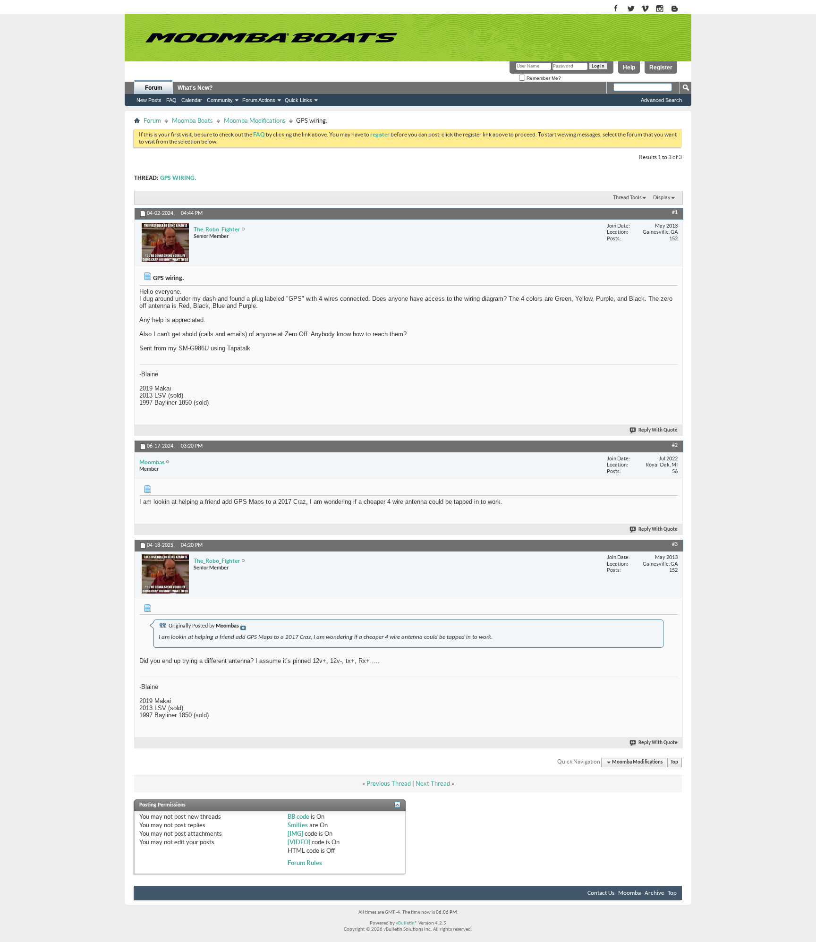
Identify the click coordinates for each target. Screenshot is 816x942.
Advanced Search (661, 100)
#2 (675, 445)
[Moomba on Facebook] (616, 9)
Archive (654, 893)
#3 (675, 544)
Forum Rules (305, 862)
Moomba (629, 893)
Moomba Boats (192, 120)
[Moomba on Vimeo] (645, 9)
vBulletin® (406, 923)
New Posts (149, 100)
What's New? (195, 88)
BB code (298, 816)
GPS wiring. (178, 178)
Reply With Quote (658, 430)
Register (660, 67)
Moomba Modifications (255, 120)
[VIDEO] (299, 842)
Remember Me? (543, 78)
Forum (153, 88)
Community (220, 100)
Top (674, 762)
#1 (675, 212)
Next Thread (433, 783)
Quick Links (298, 100)
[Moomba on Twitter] (630, 9)
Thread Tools (627, 197)
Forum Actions (258, 100)
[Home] (271, 37)
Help (629, 67)
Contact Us (600, 893)
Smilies (298, 825)
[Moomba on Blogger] (679, 9)
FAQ (171, 100)
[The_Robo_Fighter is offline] (165, 242)
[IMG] (295, 833)
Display (662, 197)
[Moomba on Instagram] (660, 9)
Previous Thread (388, 783)
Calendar (191, 100)
